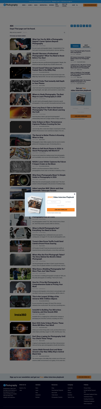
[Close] (74, 194)
